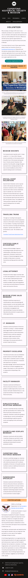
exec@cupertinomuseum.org (8, 49)
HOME (4, 18)
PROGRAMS (16, 18)
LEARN (23, 18)
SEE (9, 18)
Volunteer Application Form (14, 61)
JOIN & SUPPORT (17, 21)
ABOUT (8, 21)
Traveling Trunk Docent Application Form (13, 234)
